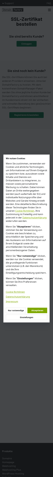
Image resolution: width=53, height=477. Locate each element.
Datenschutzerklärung (34, 217)
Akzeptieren (37, 310)
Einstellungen (26, 317)
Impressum (12, 301)
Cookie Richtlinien (24, 210)
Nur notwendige (16, 310)
